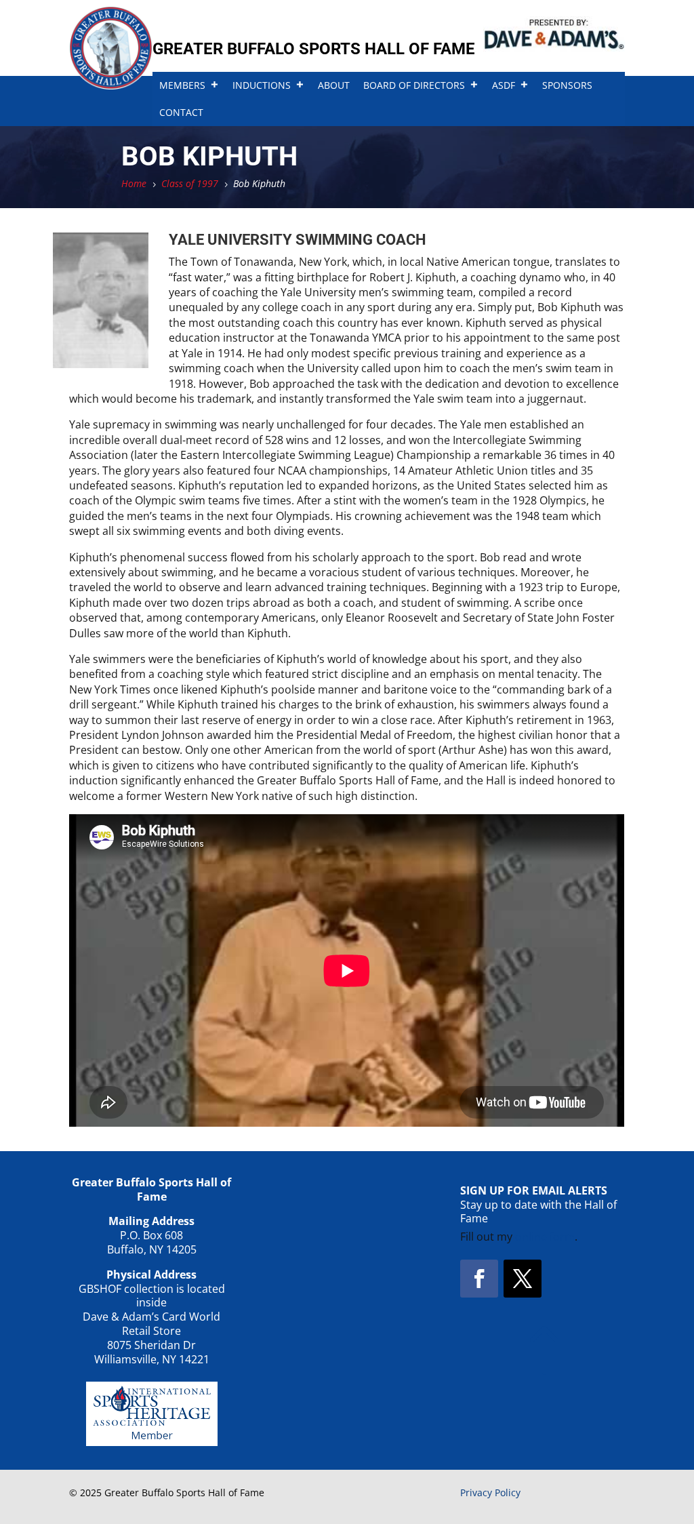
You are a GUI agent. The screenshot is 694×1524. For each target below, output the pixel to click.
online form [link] (545, 1236)
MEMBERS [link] (182, 85)
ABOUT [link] (334, 85)
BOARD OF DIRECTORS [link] (414, 85)
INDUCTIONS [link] (261, 85)
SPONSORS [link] (567, 85)
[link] (110, 85)
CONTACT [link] (181, 112)
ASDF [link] (503, 85)
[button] (479, 1279)
